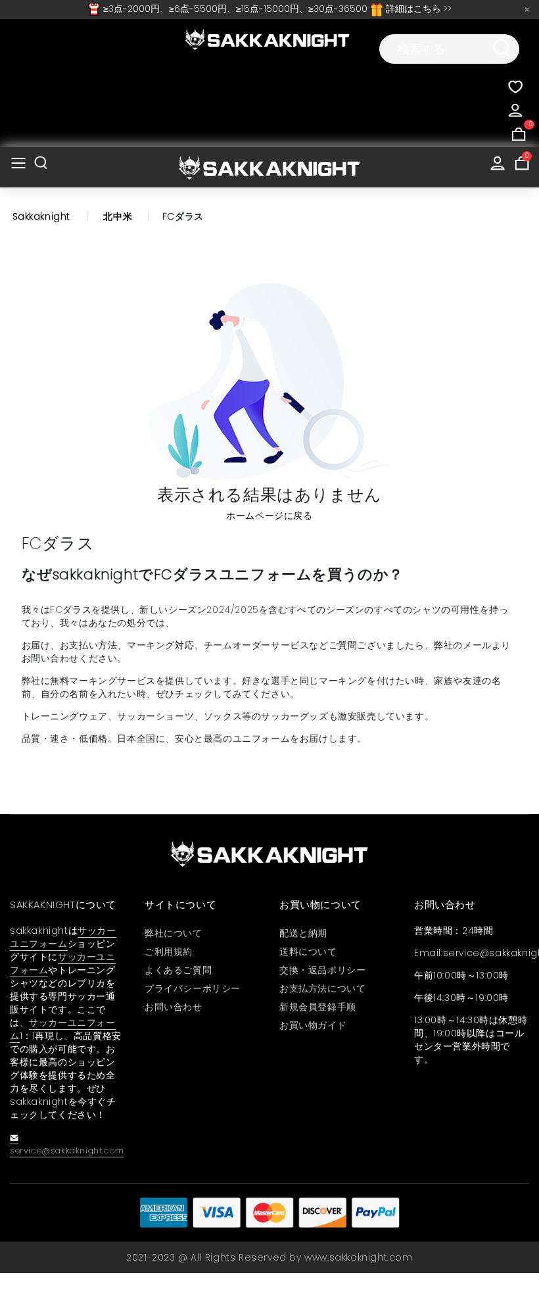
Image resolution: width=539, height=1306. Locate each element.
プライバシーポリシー (193, 988)
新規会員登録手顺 (317, 1006)
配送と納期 (303, 933)
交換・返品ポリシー (322, 970)
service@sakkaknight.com (67, 1150)
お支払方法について (322, 988)
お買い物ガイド (312, 1025)
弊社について (173, 933)
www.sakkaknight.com (358, 1257)
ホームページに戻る (269, 515)
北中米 (117, 216)
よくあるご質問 (178, 970)
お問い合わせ (173, 1006)
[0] (518, 132)
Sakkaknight (41, 216)
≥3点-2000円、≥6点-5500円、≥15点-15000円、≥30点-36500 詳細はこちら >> (276, 8)
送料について (308, 951)
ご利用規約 (169, 951)
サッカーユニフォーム (63, 937)
